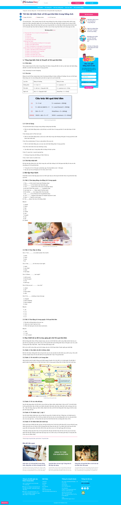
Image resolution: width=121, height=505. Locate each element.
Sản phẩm (44, 483)
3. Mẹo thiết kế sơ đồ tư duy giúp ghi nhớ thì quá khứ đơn (37, 48)
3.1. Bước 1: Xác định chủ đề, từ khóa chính (35, 49)
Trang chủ (25, 10)
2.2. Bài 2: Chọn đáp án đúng (32, 44)
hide (54, 30)
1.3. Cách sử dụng (29, 38)
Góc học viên (68, 7)
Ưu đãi (91, 3)
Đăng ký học (5, 502)
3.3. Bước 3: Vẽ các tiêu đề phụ (32, 53)
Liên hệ (43, 488)
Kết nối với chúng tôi (85, 486)
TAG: (24, 438)
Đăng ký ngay (89, 87)
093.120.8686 (85, 483)
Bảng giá (77, 3)
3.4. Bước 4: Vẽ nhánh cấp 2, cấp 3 (33, 54)
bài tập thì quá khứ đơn (30, 438)
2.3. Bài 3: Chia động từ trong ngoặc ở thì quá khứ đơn (38, 46)
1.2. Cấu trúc (28, 36)
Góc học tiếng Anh (58, 7)
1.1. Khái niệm (28, 34)
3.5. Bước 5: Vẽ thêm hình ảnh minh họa (34, 56)
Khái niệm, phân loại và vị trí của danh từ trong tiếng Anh (92, 21)
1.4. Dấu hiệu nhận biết (30, 39)
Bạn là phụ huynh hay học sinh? (88, 82)
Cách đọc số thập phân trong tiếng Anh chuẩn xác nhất (92, 47)
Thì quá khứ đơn (44, 438)
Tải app (44, 485)
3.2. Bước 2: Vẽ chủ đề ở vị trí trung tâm (34, 51)
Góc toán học (45, 486)
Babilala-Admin (40, 17)
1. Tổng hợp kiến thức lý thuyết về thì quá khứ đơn (35, 33)
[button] (24, 458)
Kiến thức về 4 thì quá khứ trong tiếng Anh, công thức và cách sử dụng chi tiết (34, 464)
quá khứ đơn (38, 438)
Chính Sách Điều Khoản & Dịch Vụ (49, 491)
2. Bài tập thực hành (28, 41)
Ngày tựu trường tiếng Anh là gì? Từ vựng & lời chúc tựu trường (92, 30)
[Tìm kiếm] (68, 3)
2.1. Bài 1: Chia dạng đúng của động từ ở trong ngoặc (38, 43)
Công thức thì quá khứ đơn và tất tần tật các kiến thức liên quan (86, 464)
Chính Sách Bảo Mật (46, 489)
